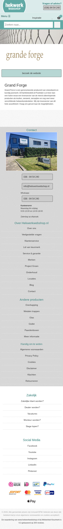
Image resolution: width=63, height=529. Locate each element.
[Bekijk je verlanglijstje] (52, 18)
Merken (31, 260)
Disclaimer (32, 368)
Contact (31, 291)
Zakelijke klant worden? (32, 401)
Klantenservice (32, 241)
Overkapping (32, 305)
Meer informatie (31, 336)
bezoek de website (31, 73)
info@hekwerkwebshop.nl (36, 186)
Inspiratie (36, 17)
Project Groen (31, 266)
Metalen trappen (32, 311)
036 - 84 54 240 (31, 176)
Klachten (32, 374)
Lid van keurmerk (31, 247)
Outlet (32, 324)
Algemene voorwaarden (31, 349)
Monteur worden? (32, 420)
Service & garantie (32, 253)
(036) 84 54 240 (52, 7)
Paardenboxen (32, 330)
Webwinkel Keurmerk (51, 520)
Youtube (32, 452)
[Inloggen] (46, 18)
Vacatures (32, 413)
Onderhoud (31, 272)
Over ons (31, 228)
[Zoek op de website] (57, 25)
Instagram (32, 458)
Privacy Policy (31, 355)
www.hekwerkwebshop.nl (28, 520)
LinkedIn (32, 464)
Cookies (32, 362)
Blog (32, 285)
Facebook (32, 446)
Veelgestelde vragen (32, 234)
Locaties (32, 278)
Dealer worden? (32, 407)
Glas (32, 317)
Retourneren (32, 381)
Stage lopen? (32, 426)
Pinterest (32, 471)
